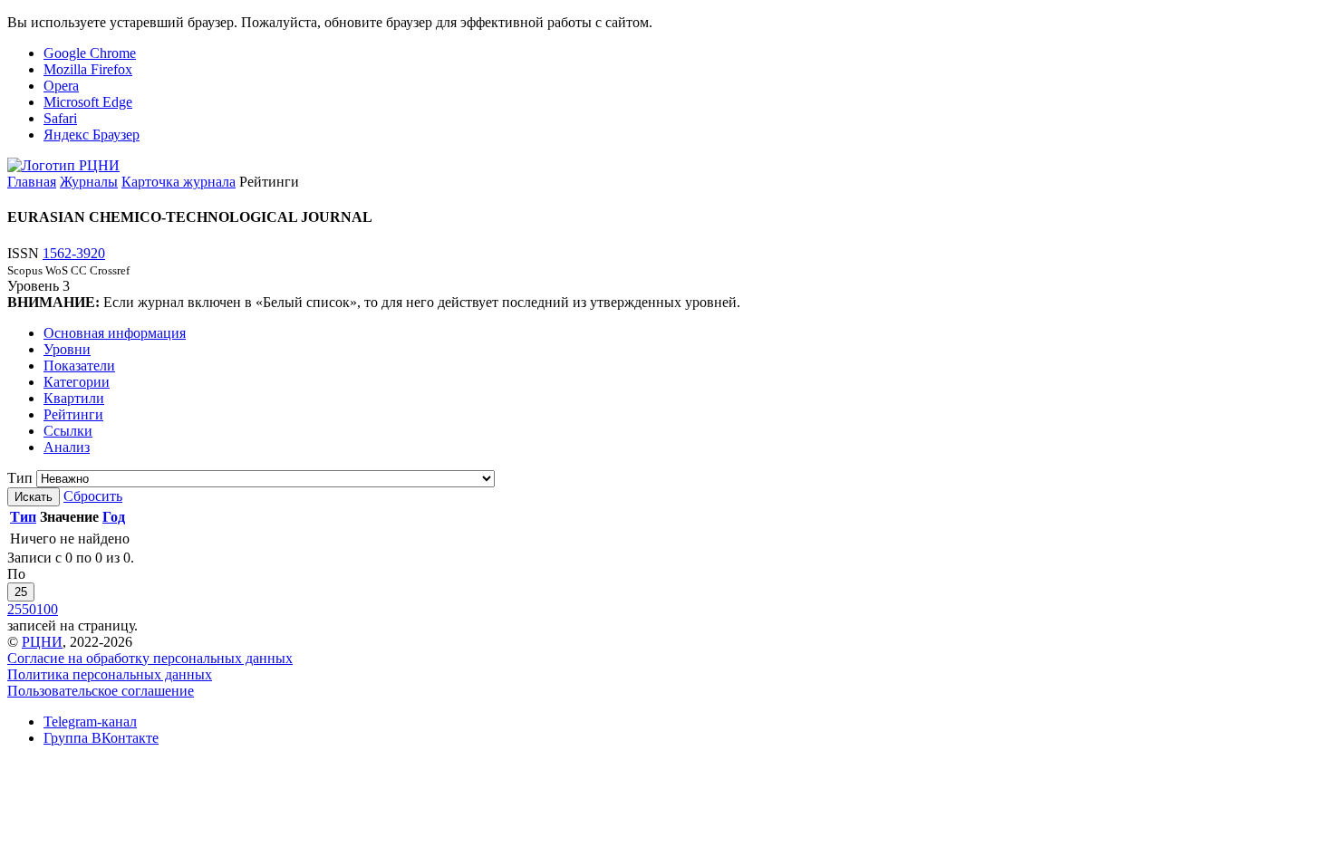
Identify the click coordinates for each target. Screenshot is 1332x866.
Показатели (79, 365)
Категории (76, 382)
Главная (31, 181)
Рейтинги (73, 414)
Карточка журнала (178, 181)
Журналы (89, 181)
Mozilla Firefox (87, 69)
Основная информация (114, 333)
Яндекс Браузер (91, 134)
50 (29, 609)
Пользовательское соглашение (100, 690)
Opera (61, 85)
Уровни (67, 349)
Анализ (66, 447)
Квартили (73, 398)
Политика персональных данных (109, 674)
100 (47, 609)
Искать (33, 497)
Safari (60, 118)
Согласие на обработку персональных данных (150, 658)
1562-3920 (74, 253)
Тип (20, 478)
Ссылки (67, 430)
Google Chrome (89, 53)
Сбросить (92, 496)
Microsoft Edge (87, 102)
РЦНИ (42, 642)
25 (20, 592)
